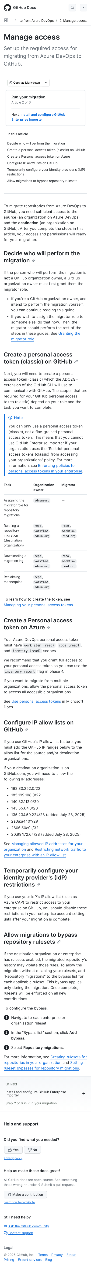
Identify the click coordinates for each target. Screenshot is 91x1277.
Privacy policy (13, 1158)
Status (71, 1255)
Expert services (30, 1260)
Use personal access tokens (36, 701)
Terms (43, 1255)
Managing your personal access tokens (38, 604)
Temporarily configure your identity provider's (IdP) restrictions (41, 877)
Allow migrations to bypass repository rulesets (40, 938)
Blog (48, 1260)
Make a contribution (27, 1194)
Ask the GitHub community (28, 1226)
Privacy (57, 1255)
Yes (16, 1150)
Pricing (9, 1260)
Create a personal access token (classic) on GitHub (38, 358)
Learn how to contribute (19, 1202)
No (35, 1150)
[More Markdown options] (46, 82)
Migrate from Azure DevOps (32, 20)
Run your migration (28, 97)
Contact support (20, 1233)
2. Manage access (73, 20)
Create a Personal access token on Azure (38, 624)
